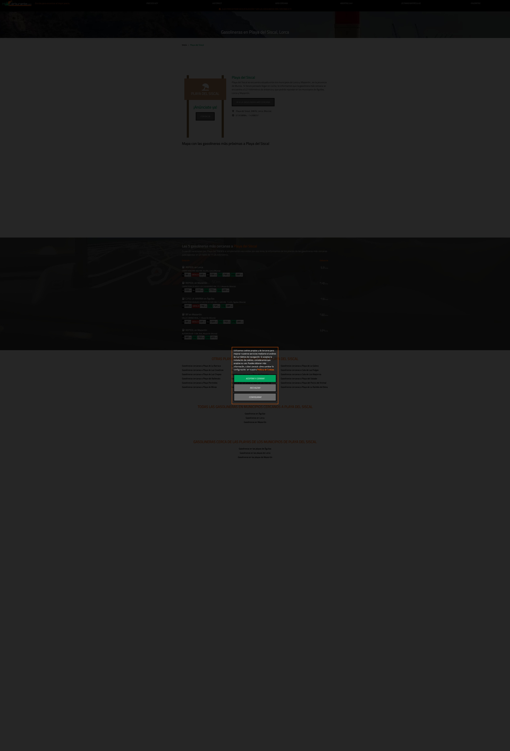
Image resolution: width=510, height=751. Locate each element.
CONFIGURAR (255, 397)
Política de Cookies (265, 369)
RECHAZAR (255, 387)
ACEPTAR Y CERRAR (255, 378)
